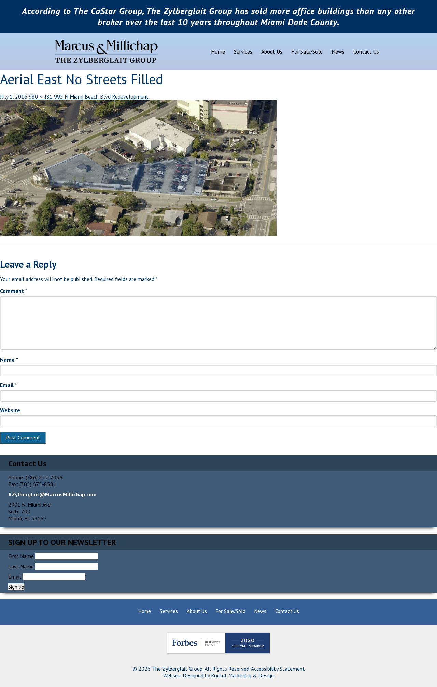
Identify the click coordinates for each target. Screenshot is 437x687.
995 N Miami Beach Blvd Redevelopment (101, 96)
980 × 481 (41, 96)
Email (8, 385)
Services (243, 51)
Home (218, 51)
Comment (13, 290)
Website (10, 410)
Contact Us (366, 51)
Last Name (21, 566)
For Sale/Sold (307, 51)
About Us (271, 51)
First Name (21, 556)
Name (9, 359)
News (338, 51)
